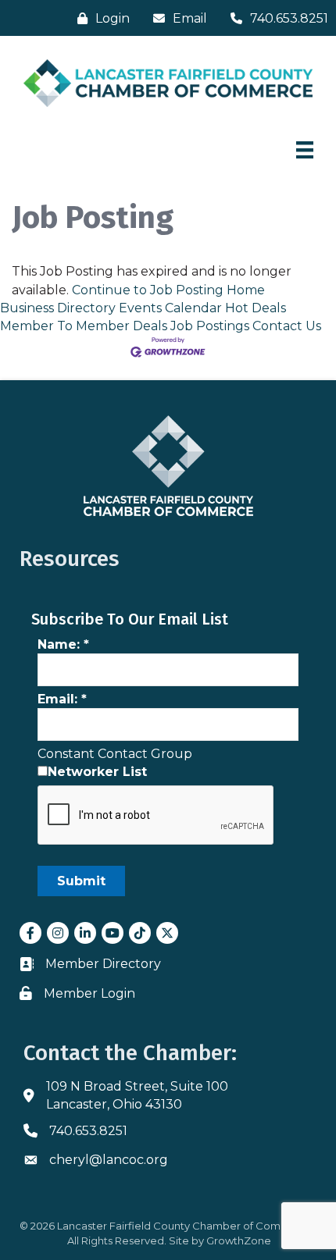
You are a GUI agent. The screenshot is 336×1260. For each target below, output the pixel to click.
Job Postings (209, 326)
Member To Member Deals (83, 326)
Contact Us (286, 326)
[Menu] (304, 149)
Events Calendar (170, 308)
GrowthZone (238, 1240)
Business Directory (58, 308)
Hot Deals (255, 308)
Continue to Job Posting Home (168, 290)
